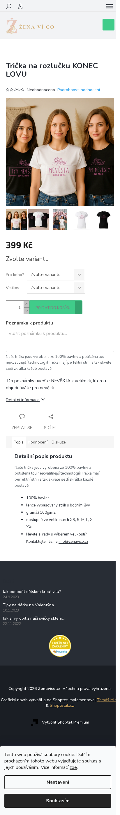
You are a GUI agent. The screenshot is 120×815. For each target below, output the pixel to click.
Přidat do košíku (53, 308)
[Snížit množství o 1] (26, 310)
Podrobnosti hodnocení (78, 90)
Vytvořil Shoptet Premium (65, 722)
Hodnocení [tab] (37, 442)
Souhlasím (58, 801)
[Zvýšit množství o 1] (26, 304)
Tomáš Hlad (108, 700)
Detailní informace (23, 400)
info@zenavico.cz (73, 541)
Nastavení (58, 782)
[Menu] (109, 6)
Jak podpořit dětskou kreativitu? (32, 591)
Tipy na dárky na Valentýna (28, 605)
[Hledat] (9, 6)
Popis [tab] (19, 442)
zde (73, 767)
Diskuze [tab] (59, 442)
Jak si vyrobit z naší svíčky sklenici (34, 618)
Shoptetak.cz (62, 705)
